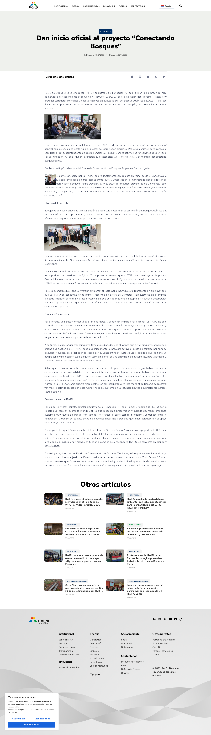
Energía (75, 6)
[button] (132, 76)
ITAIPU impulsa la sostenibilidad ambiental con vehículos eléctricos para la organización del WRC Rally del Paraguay (146, 503)
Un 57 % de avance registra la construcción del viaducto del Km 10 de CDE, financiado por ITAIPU (84, 588)
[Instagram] (159, 619)
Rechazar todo (42, 718)
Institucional (61, 6)
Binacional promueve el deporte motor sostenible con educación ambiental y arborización (145, 531)
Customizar (18, 718)
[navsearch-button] (180, 5)
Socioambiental (91, 6)
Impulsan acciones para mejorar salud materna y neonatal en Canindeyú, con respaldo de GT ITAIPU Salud (145, 589)
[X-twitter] (165, 619)
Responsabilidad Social (77, 581)
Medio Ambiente (135, 525)
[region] (32, 711)
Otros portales (161, 634)
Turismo (122, 6)
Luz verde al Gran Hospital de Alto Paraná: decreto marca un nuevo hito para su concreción (82, 531)
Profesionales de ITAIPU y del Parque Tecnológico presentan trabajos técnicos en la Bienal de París (145, 560)
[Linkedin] (175, 619)
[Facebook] (154, 619)
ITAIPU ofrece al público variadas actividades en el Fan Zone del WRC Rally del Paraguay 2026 (84, 502)
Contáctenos (138, 6)
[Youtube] (170, 619)
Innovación (109, 6)
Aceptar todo (31, 724)
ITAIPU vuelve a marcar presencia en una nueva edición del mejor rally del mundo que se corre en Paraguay (84, 560)
